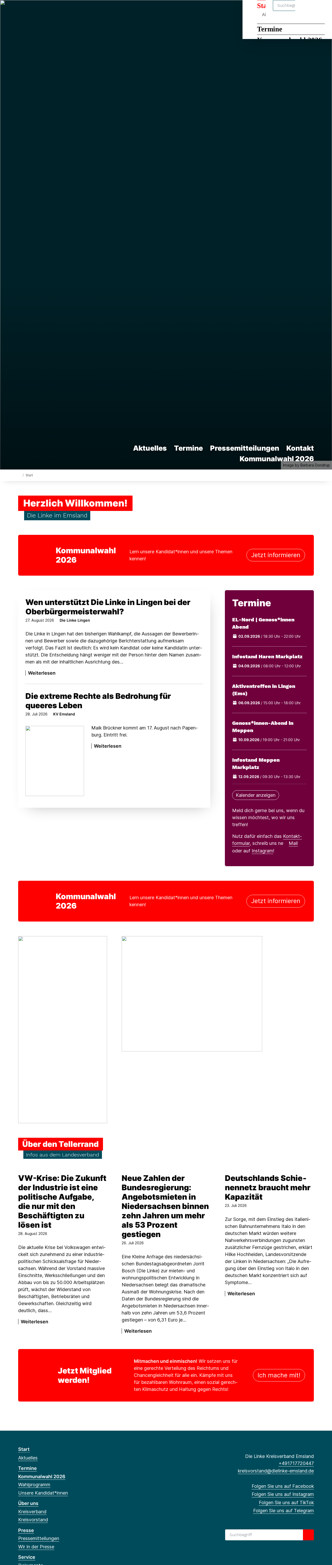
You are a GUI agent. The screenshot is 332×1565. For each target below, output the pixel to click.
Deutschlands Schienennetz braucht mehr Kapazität (267, 1187)
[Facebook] (21, 11)
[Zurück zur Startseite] (19, 475)
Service (26, 1557)
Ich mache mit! (279, 1375)
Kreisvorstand (33, 1519)
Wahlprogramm (34, 1484)
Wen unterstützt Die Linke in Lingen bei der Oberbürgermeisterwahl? (107, 606)
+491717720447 (296, 1463)
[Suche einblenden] (305, 10)
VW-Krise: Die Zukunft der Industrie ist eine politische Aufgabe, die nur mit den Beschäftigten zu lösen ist (62, 1201)
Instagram (262, 850)
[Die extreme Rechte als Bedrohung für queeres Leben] (54, 761)
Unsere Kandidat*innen (43, 1493)
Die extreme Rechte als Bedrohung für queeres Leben (98, 700)
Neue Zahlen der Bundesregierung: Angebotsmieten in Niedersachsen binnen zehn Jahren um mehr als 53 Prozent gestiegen (165, 1206)
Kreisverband (32, 1511)
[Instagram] (29, 11)
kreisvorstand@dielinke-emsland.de (276, 1471)
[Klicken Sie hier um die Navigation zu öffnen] (321, 10)
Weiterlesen (42, 673)
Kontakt (300, 448)
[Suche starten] (308, 1534)
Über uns (28, 1503)
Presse (26, 1530)
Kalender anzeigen (255, 795)
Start (24, 1449)
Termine (269, 29)
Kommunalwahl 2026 (277, 458)
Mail (293, 843)
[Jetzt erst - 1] (62, 1029)
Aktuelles (150, 448)
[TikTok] (38, 11)
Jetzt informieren (275, 555)
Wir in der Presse (36, 1546)
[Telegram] (46, 11)
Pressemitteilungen (244, 448)
